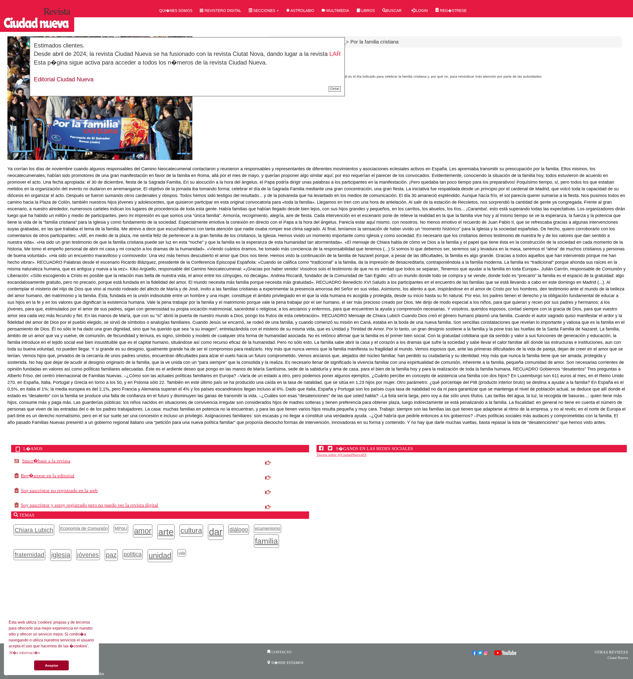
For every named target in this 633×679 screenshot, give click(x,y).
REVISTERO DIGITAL (222, 10)
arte (166, 532)
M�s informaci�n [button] (24, 653)
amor (142, 530)
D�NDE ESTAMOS (287, 663)
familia (266, 541)
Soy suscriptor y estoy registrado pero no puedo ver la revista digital (89, 505)
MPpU (121, 528)
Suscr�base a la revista (46, 460)
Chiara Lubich (34, 529)
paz (111, 555)
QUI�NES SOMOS (175, 10)
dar (216, 532)
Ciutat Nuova (618, 658)
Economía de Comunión (84, 528)
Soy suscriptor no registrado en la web (59, 490)
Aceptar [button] (51, 665)
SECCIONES (264, 10)
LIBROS (367, 10)
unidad (160, 555)
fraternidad (29, 554)
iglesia (60, 555)
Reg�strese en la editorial (47, 475)
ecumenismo (267, 528)
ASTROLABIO (302, 10)
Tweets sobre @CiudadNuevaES (341, 455)
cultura (191, 530)
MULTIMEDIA (337, 10)
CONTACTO (281, 652)
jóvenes (88, 554)
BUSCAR (394, 10)
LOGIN (421, 10)
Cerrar (334, 88)
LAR (335, 53)
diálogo (238, 529)
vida (181, 553)
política (133, 554)
